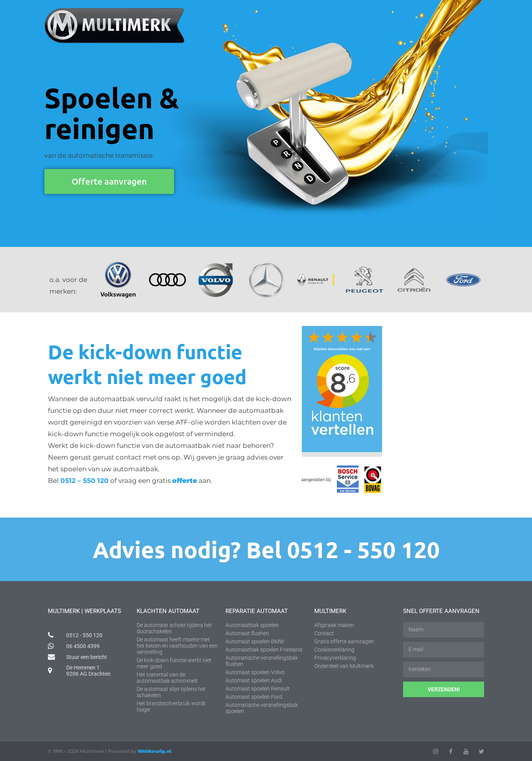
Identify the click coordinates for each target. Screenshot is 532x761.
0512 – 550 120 (84, 480)
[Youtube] (466, 751)
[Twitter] (481, 751)
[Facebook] (451, 751)
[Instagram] (436, 751)
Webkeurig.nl (154, 751)
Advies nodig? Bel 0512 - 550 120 (266, 549)
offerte (184, 480)
